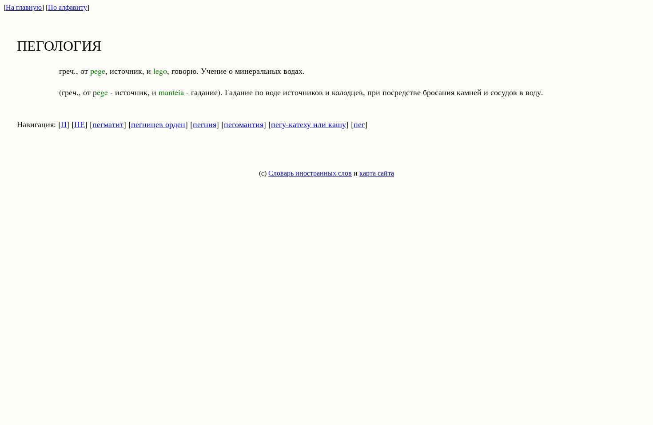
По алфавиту (67, 7)
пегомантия (243, 124)
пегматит (107, 124)
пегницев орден (158, 124)
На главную (24, 7)
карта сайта (376, 173)
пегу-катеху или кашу (308, 124)
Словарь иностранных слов (310, 173)
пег (359, 124)
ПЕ (79, 124)
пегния (204, 124)
